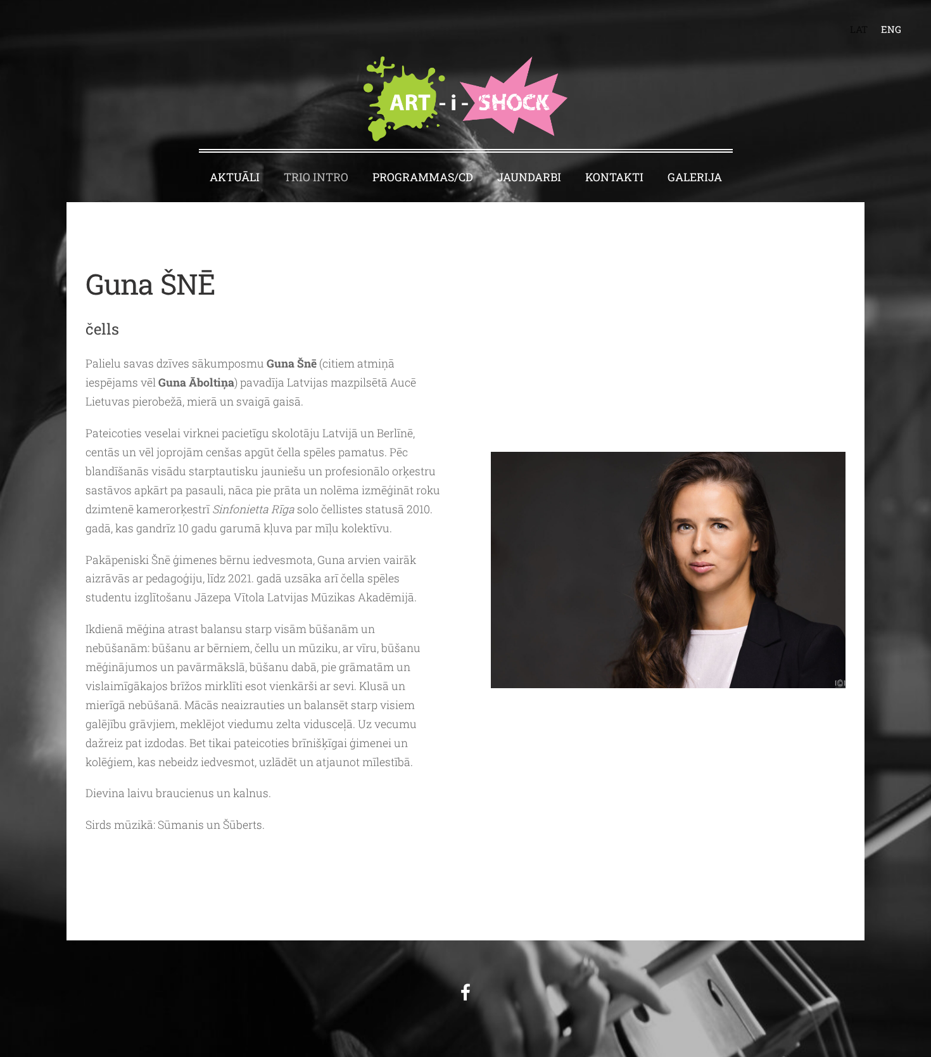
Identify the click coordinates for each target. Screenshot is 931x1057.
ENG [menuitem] (891, 29)
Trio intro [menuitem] (316, 177)
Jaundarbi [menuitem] (529, 177)
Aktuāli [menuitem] (235, 177)
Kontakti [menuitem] (614, 177)
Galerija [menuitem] (695, 177)
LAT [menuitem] (859, 29)
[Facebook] (465, 992)
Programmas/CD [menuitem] (422, 177)
